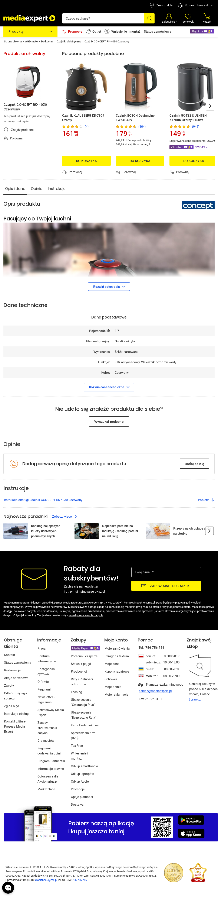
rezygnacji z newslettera (176, 607)
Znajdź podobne (22, 129)
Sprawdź (195, 699)
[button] (207, 18)
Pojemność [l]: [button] (99, 331)
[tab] (15, 188)
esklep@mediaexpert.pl (155, 691)
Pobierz (203, 500)
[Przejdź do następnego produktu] (210, 106)
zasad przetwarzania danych (86, 615)
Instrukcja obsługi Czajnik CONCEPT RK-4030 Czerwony (42, 500)
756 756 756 (79, 880)
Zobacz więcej (62, 516)
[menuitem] (161, 5)
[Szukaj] (149, 18)
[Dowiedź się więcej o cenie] (148, 144)
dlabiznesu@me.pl (46, 880)
